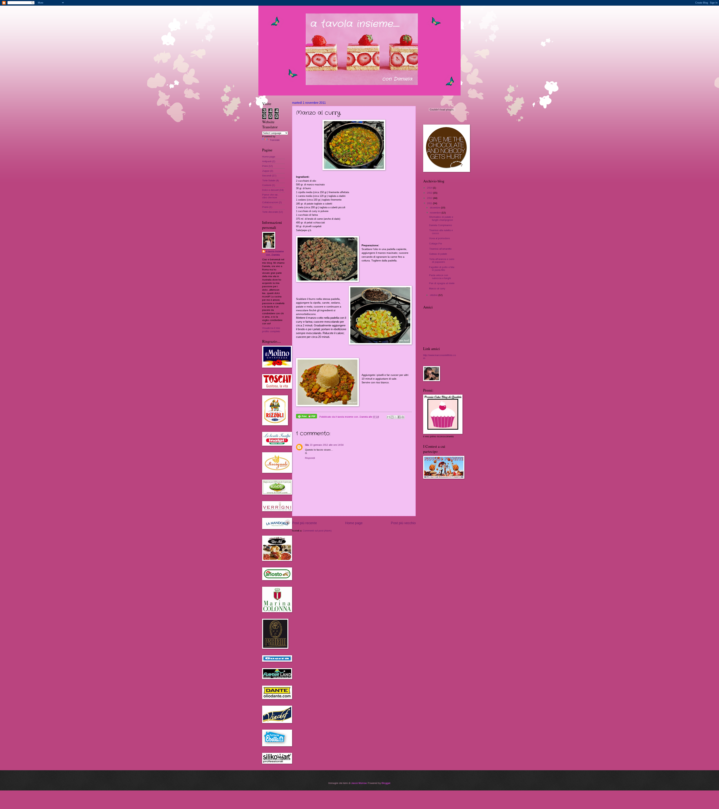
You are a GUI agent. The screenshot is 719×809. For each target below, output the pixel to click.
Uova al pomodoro (439, 238)
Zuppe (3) (267, 170)
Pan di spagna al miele (441, 283)
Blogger (386, 783)
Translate (275, 140)
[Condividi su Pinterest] (403, 417)
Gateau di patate (438, 253)
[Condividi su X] (396, 417)
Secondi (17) (269, 175)
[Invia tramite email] (388, 417)
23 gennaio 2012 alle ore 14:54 (326, 444)
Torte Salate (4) (270, 180)
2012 (430, 198)
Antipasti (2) (268, 161)
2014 (430, 187)
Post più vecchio (403, 523)
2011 (430, 203)
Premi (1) (267, 207)
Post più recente (304, 523)
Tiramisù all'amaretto (440, 248)
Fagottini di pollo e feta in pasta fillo (441, 268)
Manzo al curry (437, 288)
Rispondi (310, 458)
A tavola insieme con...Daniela (275, 253)
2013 (430, 192)
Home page (353, 523)
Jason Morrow (358, 783)
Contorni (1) (268, 185)
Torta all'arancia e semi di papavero (441, 260)
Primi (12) (267, 166)
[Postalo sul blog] (392, 417)
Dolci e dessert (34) (273, 190)
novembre (436, 212)
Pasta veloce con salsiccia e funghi (440, 276)
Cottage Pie (435, 243)
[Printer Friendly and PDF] (306, 417)
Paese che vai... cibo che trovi (270, 196)
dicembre (435, 207)
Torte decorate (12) (272, 211)
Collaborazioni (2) (272, 202)
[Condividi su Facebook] (399, 417)
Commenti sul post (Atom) (317, 530)
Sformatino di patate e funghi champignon (441, 218)
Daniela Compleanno (440, 225)
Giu (307, 444)
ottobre (434, 295)
